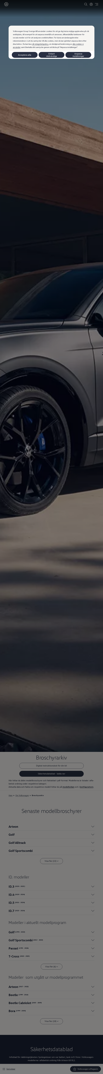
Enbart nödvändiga (51, 54)
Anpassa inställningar (78, 54)
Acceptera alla (24, 55)
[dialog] (51, 537)
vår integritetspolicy (40, 44)
